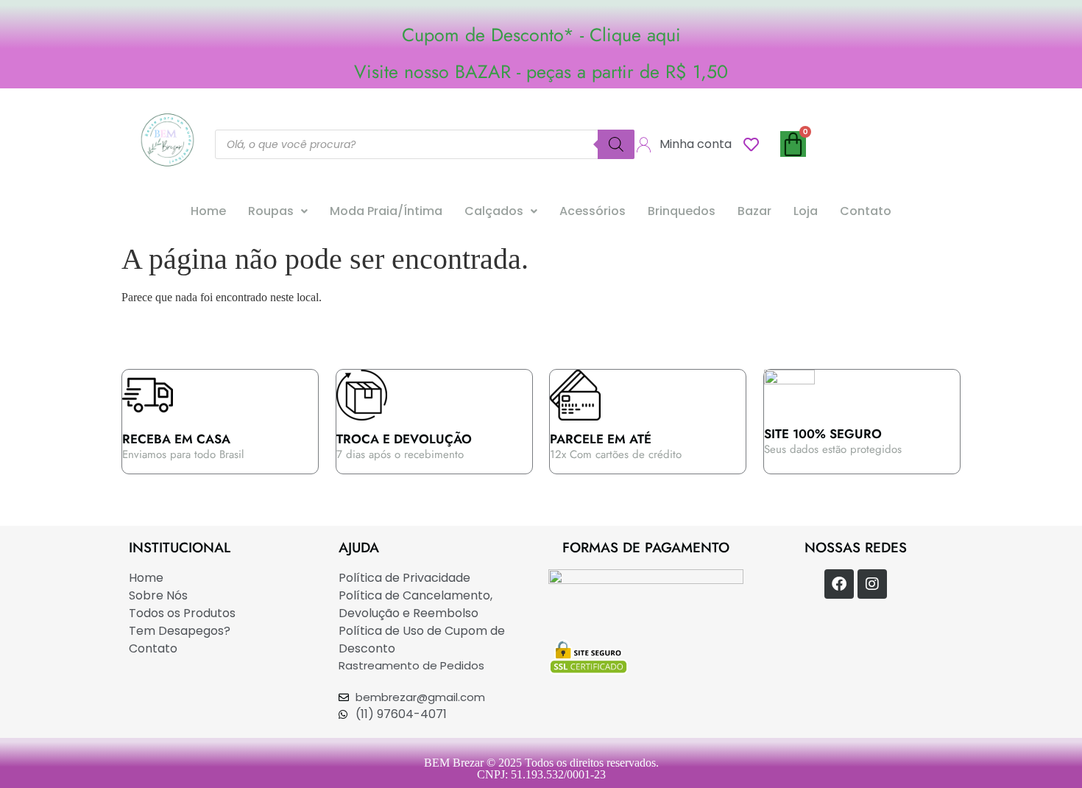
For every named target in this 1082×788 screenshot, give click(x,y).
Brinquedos (681, 211)
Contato (865, 211)
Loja (805, 211)
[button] (278, 211)
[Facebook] (839, 584)
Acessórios (592, 211)
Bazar (754, 211)
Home (208, 211)
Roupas (271, 211)
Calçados (493, 211)
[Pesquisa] (616, 144)
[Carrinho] (793, 144)
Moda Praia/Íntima (386, 211)
